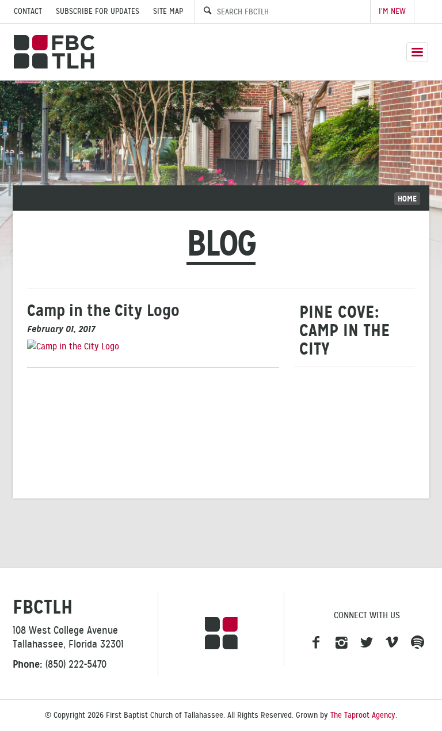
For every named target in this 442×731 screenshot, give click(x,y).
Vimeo (392, 643)
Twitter (366, 643)
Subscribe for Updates (97, 11)
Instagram (341, 643)
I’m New (392, 11)
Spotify (417, 643)
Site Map (168, 11)
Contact (28, 11)
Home (407, 198)
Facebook (316, 643)
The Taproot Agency (362, 715)
